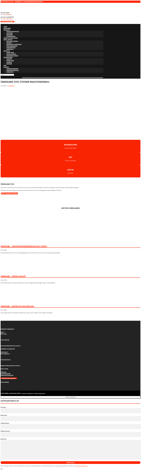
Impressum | (25, 393)
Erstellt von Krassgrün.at (39, 393)
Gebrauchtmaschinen (11, 38)
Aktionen (9, 33)
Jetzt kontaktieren (7, 21)
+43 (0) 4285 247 (7, 14)
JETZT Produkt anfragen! (9, 194)
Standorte (9, 72)
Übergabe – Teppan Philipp (13, 276)
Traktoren (3, 372)
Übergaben (7, 28)
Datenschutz (30, 393)
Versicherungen (11, 46)
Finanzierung (10, 36)
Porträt (9, 59)
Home (5, 26)
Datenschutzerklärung (81, 466)
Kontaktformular (12, 70)
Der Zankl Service (12, 41)
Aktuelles (7, 51)
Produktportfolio (12, 31)
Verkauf (9, 43)
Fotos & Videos (11, 54)
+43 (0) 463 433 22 (7, 19)
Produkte (7, 30)
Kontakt (6, 67)
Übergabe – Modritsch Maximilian (17, 306)
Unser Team (10, 60)
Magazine (9, 35)
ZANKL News (10, 52)
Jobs (5, 65)
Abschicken (70, 462)
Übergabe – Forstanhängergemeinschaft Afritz (24, 246)
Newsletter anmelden (9, 378)
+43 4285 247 (18, 1)
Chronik (9, 62)
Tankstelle (10, 49)
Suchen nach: (25, 76)
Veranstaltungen (12, 56)
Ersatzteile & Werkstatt (14, 44)
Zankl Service (8, 39)
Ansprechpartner (12, 69)
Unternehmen (8, 57)
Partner (9, 64)
